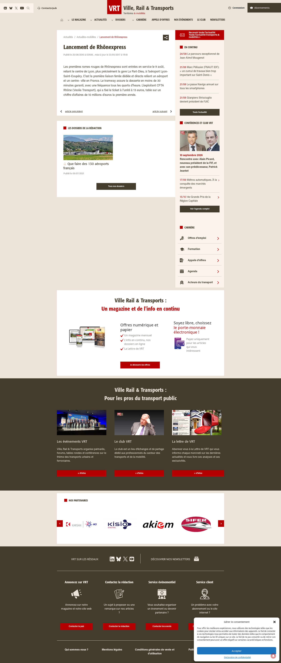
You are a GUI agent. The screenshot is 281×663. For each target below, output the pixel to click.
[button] (274, 621)
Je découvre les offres (140, 365)
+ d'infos (82, 473)
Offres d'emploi (197, 238)
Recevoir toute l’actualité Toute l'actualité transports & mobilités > (204, 35)
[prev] (60, 523)
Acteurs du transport (200, 282)
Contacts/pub (49, 8)
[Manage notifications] (273, 655)
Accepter (236, 650)
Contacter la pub (76, 626)
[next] (221, 523)
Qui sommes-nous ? (76, 650)
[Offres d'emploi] (218, 238)
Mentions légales (112, 650)
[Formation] (218, 249)
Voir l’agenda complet (199, 209)
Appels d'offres (197, 260)
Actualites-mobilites (86, 37)
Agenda (192, 271)
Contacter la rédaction (119, 626)
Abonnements (262, 7)
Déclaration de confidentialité (237, 657)
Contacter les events (162, 626)
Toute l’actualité (200, 112)
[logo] (81, 524)
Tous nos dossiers (116, 186)
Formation (194, 249)
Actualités (68, 37)
